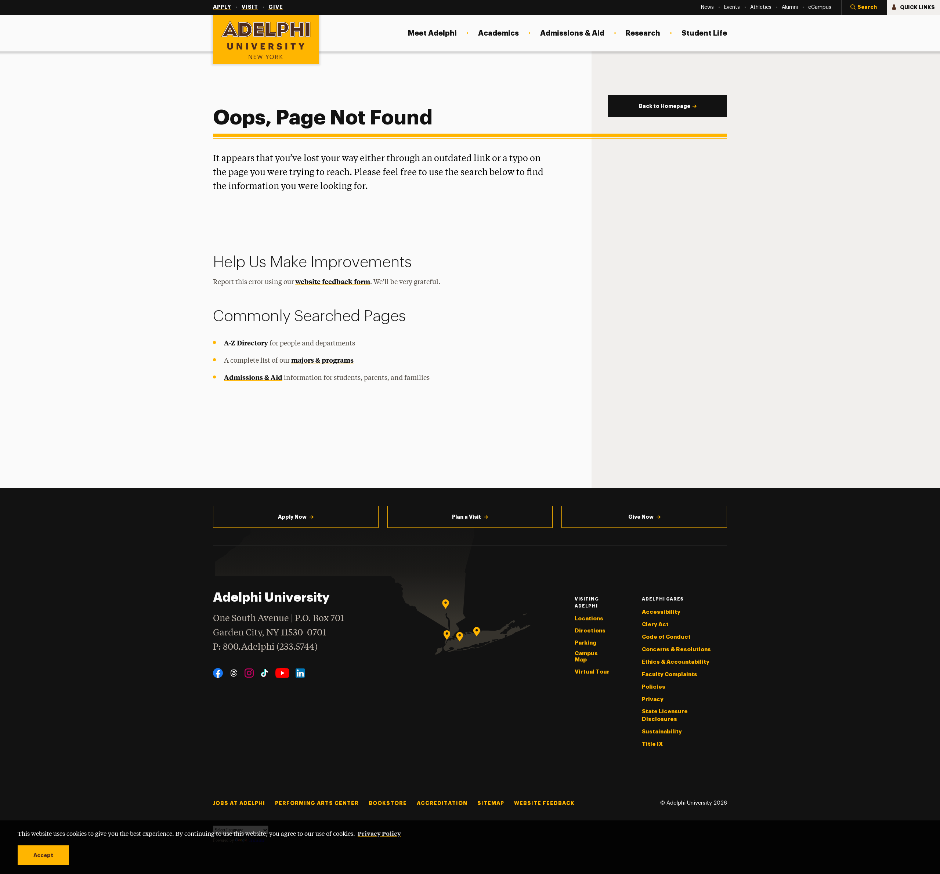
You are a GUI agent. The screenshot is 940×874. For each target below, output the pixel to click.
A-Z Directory (246, 342)
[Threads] (233, 673)
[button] (864, 7)
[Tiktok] (264, 673)
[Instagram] (249, 673)
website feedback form (332, 281)
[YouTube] (282, 673)
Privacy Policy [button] (379, 833)
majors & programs (322, 360)
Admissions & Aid (253, 377)
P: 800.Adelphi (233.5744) (265, 647)
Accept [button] (43, 855)
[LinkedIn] (300, 673)
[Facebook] (218, 673)
